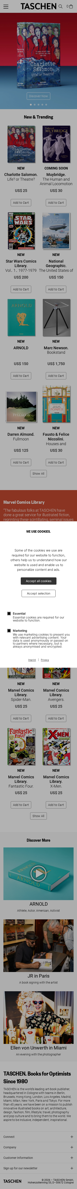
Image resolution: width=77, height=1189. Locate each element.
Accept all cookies (38, 581)
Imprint (32, 660)
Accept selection (38, 593)
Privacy (45, 660)
